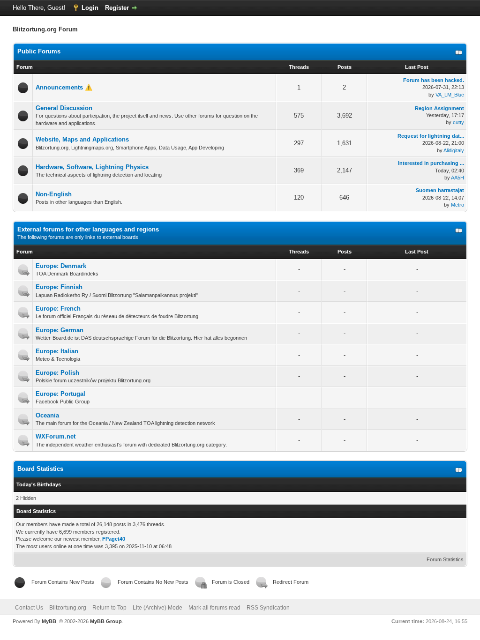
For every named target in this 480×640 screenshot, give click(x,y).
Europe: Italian (57, 351)
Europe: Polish (57, 372)
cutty (458, 122)
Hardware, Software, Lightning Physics (92, 167)
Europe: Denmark (61, 265)
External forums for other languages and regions (88, 229)
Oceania (47, 415)
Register (117, 7)
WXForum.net (55, 436)
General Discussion (64, 108)
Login (90, 7)
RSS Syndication (268, 607)
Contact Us (29, 607)
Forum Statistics (445, 559)
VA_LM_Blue (449, 94)
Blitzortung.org (67, 607)
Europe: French (58, 308)
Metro (457, 205)
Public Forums (38, 51)
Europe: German (59, 330)
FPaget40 (113, 539)
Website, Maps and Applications (82, 139)
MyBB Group (106, 621)
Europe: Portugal (60, 393)
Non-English (54, 194)
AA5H (457, 177)
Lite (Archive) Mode (157, 607)
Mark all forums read (214, 607)
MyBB (49, 621)
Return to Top (109, 607)
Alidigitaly (453, 150)
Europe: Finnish (59, 286)
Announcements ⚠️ (64, 87)
